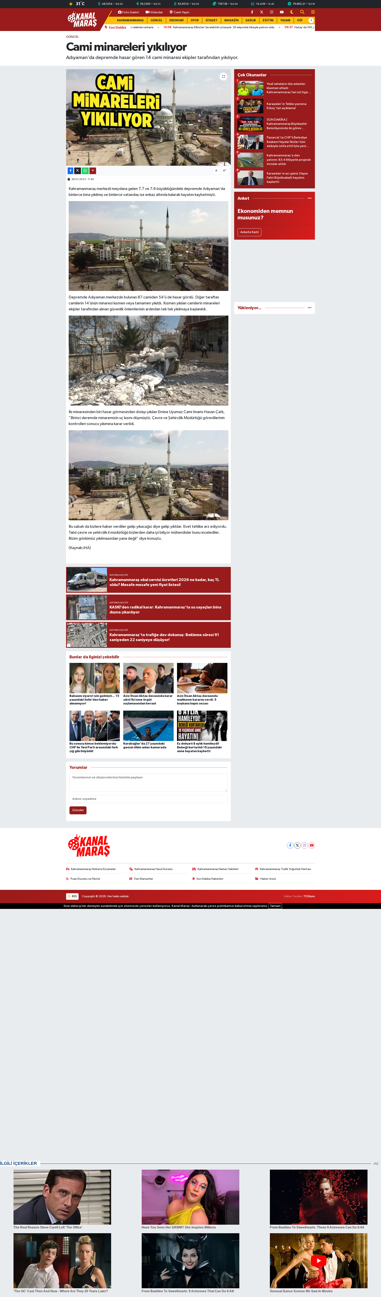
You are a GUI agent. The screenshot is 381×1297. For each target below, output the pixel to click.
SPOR (195, 20)
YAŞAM (285, 20)
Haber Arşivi (268, 878)
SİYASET (211, 20)
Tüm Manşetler (143, 878)
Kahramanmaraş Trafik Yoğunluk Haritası (285, 869)
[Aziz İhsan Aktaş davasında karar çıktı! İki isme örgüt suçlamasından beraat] (148, 678)
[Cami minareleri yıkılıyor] (148, 117)
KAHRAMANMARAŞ (130, 20)
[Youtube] (311, 845)
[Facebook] (290, 845)
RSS (74, 896)
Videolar (156, 12)
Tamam (275, 906)
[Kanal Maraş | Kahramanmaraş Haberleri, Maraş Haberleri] (82, 19)
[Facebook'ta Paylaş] (70, 171)
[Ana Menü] (311, 12)
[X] (297, 845)
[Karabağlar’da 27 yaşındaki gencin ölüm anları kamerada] (148, 725)
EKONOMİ (176, 20)
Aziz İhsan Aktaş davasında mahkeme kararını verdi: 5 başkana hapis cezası (197, 699)
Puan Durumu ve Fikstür (85, 878)
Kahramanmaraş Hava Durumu (154, 869)
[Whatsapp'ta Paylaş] (85, 171)
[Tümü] (310, 198)
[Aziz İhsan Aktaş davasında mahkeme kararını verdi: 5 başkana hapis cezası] (202, 678)
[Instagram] (304, 845)
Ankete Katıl (249, 232)
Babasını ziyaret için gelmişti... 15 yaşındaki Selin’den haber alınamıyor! (94, 699)
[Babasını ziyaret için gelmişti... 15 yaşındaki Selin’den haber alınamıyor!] (94, 678)
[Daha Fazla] (92, 171)
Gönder (78, 810)
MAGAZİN (231, 20)
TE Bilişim (309, 896)
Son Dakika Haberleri (209, 878)
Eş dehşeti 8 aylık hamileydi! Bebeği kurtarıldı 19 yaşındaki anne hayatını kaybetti (199, 747)
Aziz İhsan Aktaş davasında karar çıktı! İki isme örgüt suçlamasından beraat (148, 699)
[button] (311, 20)
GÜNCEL (157, 20)
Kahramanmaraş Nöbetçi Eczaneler (93, 869)
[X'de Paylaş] (77, 171)
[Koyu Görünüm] (292, 12)
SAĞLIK (250, 20)
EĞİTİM (268, 20)
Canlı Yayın (181, 12)
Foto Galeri (130, 12)
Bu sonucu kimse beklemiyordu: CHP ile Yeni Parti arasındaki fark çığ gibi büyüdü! (93, 747)
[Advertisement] (274, 271)
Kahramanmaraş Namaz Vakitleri (218, 869)
